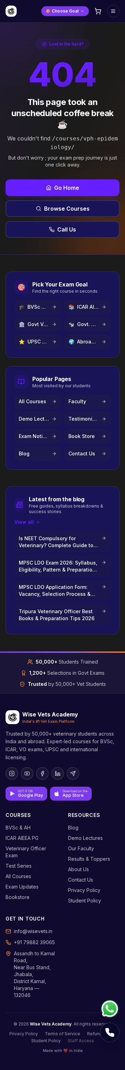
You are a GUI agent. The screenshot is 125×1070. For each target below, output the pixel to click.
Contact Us (80, 880)
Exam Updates (22, 887)
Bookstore (18, 897)
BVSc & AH (18, 827)
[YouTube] (27, 773)
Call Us (66, 229)
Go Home (66, 187)
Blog (73, 827)
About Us (78, 869)
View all (24, 522)
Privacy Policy (84, 890)
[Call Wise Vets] (109, 1032)
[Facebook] (42, 773)
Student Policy (84, 900)
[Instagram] (12, 773)
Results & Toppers (89, 859)
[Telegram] (73, 773)
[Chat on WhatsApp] (109, 1009)
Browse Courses (67, 208)
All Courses (18, 876)
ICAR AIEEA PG (22, 838)
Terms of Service (62, 1033)
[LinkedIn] (57, 773)
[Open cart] (98, 11)
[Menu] (113, 11)
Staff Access (81, 1040)
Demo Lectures (85, 838)
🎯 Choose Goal (61, 11)
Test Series (19, 866)
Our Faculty (81, 848)
